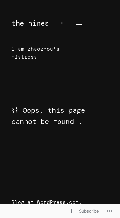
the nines (30, 23)
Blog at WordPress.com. (47, 202)
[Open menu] (79, 23)
